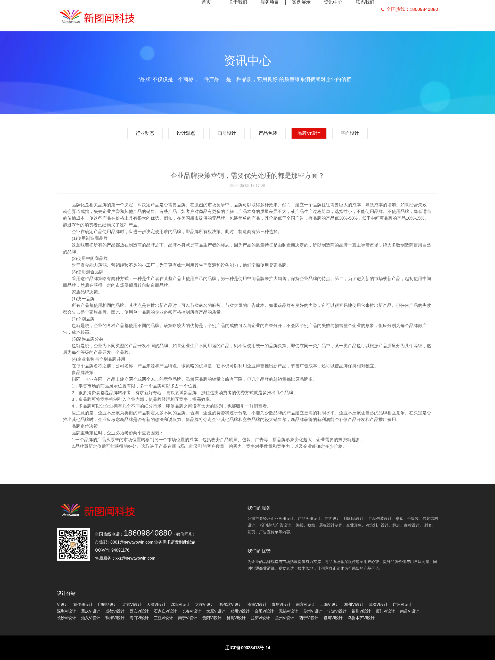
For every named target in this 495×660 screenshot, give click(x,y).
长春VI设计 (191, 611)
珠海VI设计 (115, 618)
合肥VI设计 (264, 611)
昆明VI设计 (236, 618)
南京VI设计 (305, 604)
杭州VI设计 (354, 604)
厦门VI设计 (385, 611)
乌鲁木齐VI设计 (361, 618)
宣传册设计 (83, 604)
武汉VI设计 (378, 604)
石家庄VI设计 (165, 611)
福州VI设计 (361, 611)
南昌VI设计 (409, 611)
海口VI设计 (139, 618)
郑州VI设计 (240, 611)
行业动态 (145, 133)
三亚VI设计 (163, 618)
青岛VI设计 (281, 604)
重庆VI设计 (90, 611)
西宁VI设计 (308, 618)
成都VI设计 (115, 611)
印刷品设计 (107, 604)
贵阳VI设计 (211, 618)
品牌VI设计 (309, 133)
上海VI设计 (329, 604)
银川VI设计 (333, 618)
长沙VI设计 (66, 618)
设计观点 (186, 133)
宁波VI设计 (336, 611)
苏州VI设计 (312, 611)
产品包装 (268, 133)
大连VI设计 (204, 604)
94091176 (120, 550)
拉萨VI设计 (260, 618)
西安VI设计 (139, 611)
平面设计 (350, 133)
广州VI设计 (402, 604)
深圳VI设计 (66, 611)
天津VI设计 (156, 604)
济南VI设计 (257, 604)
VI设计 (62, 604)
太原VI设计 (215, 611)
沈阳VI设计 (180, 604)
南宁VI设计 (187, 618)
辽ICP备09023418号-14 (247, 647)
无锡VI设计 (288, 611)
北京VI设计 (132, 604)
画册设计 (227, 133)
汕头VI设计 (90, 618)
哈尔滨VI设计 (230, 604)
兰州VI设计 (284, 618)
